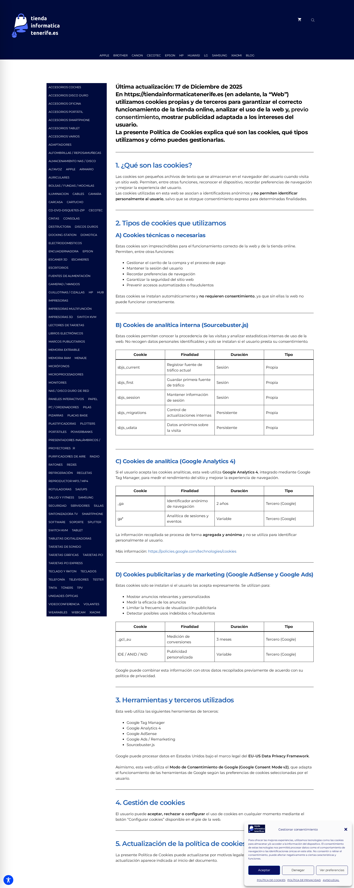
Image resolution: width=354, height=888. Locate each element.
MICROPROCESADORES (66, 374)
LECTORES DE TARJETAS (66, 325)
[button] (346, 829)
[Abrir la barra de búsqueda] (313, 20)
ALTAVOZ (55, 169)
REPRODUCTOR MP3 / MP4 (68, 481)
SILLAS (99, 505)
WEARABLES (58, 612)
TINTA (53, 588)
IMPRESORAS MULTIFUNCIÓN (70, 309)
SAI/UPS (81, 489)
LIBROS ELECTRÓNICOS (66, 333)
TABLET (77, 530)
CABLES (78, 194)
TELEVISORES (79, 579)
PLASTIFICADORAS (62, 423)
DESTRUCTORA (60, 227)
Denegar (298, 870)
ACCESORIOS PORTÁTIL (66, 112)
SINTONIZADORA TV (63, 514)
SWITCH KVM (86, 317)
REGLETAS (84, 473)
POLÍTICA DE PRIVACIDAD (304, 880)
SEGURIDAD (58, 505)
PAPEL (93, 399)
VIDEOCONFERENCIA (64, 604)
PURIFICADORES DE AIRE (67, 456)
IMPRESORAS (58, 300)
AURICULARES (59, 177)
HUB (100, 292)
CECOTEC (154, 55)
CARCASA (56, 202)
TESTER (98, 579)
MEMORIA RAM (59, 358)
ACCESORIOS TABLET (64, 128)
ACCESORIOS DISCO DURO (68, 95)
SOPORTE (76, 522)
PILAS (87, 407)
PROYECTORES (59, 448)
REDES (72, 464)
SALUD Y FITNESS (61, 497)
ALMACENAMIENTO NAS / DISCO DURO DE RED (72, 162)
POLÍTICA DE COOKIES (271, 880)
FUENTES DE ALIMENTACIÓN (69, 276)
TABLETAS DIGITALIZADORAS (70, 538)
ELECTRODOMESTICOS (65, 243)
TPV (80, 588)
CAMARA (94, 194)
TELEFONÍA (57, 579)
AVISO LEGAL (331, 880)
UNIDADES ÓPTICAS (63, 596)
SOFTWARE (57, 522)
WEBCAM (78, 612)
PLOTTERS (87, 423)
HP (181, 55)
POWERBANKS (82, 432)
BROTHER (120, 55)
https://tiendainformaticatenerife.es (173, 94)
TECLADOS (88, 571)
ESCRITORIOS (58, 268)
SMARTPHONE (92, 514)
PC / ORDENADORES (64, 407)
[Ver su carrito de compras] (299, 20)
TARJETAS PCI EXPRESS (66, 563)
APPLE (104, 55)
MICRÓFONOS (59, 366)
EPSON (170, 55)
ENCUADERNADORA (63, 251)
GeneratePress (214, 878)
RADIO (95, 456)
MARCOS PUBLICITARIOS (67, 341)
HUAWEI (194, 55)
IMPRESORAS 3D (61, 317)
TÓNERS (67, 588)
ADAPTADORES (60, 144)
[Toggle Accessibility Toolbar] (8, 880)
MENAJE (81, 358)
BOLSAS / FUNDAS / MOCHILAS (71, 185)
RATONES (56, 464)
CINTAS (54, 218)
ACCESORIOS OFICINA (65, 103)
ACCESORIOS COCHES (65, 87)
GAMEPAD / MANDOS (64, 284)
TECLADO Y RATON (62, 571)
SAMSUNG (219, 55)
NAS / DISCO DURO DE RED (69, 391)
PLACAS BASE (77, 415)
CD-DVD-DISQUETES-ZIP (67, 210)
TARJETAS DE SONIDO (65, 547)
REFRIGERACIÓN (61, 473)
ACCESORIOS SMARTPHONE (69, 120)
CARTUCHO (75, 202)
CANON (137, 55)
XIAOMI (236, 55)
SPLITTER (94, 522)
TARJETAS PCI (93, 555)
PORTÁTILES (58, 432)
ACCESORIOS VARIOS (64, 136)
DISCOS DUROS (86, 227)
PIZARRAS (56, 415)
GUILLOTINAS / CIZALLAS (67, 292)
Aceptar (264, 870)
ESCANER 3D (58, 259)
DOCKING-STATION (62, 235)
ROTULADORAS (60, 489)
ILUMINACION (58, 194)
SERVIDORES (80, 505)
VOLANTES (91, 604)
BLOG (250, 55)
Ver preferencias (332, 870)
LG (206, 55)
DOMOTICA (89, 235)
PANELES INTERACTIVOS (66, 399)
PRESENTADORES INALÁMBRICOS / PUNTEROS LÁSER (74, 441)
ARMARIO (86, 169)
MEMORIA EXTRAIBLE (64, 350)
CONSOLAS (71, 218)
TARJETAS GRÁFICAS (64, 555)
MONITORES (58, 382)
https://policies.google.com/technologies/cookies (192, 551)
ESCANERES (80, 259)
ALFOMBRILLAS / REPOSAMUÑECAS (75, 153)
